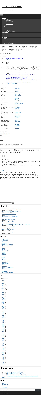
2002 (3, 307)
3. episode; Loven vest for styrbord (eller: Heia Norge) (16, 77)
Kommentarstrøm (5, 385)
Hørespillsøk (6, 19)
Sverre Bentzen (18, 115)
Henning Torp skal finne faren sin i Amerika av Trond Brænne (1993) (16, 224)
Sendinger (6, 25)
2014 (3, 292)
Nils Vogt (16, 99)
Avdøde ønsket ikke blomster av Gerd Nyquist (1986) (10, 147)
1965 (3, 349)
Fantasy (4, 253)
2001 (3, 308)
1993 (3, 318)
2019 (3, 287)
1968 (3, 347)
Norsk (11, 144)
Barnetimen (4, 243)
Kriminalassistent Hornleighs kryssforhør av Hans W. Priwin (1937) (15, 231)
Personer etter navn (9, 24)
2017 (3, 289)
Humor (8, 144)
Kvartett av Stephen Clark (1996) (9, 219)
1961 (3, 353)
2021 (3, 284)
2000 (3, 310)
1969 (3, 345)
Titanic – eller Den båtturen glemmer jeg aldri (14, 58)
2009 (3, 298)
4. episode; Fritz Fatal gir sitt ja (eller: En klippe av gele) (16, 78)
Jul (3, 258)
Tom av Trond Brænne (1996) (8, 221)
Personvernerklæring (7, 42)
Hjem (3, 16)
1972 (3, 343)
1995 (3, 316)
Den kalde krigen (5, 250)
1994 (3, 317)
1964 (3, 350)
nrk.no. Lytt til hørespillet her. (11, 83)
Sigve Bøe (17, 89)
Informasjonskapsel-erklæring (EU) (10, 43)
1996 (3, 315)
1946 (3, 363)
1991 (3, 321)
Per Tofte (16, 105)
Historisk (4, 255)
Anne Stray (17, 113)
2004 (3, 304)
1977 (3, 336)
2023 (3, 281)
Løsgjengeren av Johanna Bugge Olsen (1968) (11, 208)
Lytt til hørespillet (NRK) (4, 133)
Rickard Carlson (18, 112)
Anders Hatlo (17, 96)
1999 (3, 311)
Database (4, 18)
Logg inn (4, 383)
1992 (3, 320)
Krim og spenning (5, 261)
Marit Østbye (17, 107)
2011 (3, 295)
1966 (3, 348)
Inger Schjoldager (18, 100)
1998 (3, 312)
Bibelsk (3, 248)
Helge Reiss (17, 108)
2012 (3, 294)
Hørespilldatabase (12, 6)
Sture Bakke (17, 91)
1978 (3, 335)
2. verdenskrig (5, 240)
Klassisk (4, 259)
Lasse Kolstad (17, 92)
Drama (3, 252)
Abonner (37, 390)
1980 (3, 334)
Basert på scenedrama (7, 246)
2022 (3, 283)
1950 (3, 361)
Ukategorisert (5, 271)
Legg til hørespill (9, 30)
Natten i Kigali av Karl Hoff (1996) (9, 214)
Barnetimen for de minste (7, 244)
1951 (3, 359)
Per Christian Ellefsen (19, 103)
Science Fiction (5, 268)
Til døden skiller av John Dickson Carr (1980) (9, 145)
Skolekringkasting (5, 269)
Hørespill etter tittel (9, 21)
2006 (3, 302)
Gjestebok (6, 39)
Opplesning (4, 266)
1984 (3, 329)
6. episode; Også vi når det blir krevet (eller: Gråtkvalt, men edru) (18, 82)
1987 (3, 325)
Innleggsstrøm (5, 384)
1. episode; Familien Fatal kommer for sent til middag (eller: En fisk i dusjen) (20, 74)
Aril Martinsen (17, 116)
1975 (3, 339)
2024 (3, 280)
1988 (3, 324)
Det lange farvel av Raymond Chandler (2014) (11, 211)
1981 (3, 332)
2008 (3, 299)
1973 (3, 341)
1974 (3, 340)
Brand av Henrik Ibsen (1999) (8, 229)
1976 (3, 338)
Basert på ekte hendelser (7, 245)
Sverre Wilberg (17, 109)
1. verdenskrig (5, 239)
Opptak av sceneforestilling (7, 267)
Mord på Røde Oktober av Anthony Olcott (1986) (16, 374)
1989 (3, 322)
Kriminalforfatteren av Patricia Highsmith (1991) (15, 370)
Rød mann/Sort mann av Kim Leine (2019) (14, 372)
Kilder (5, 38)
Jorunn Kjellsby (18, 95)
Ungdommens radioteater (17, 144)
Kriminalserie (5, 262)
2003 (3, 306)
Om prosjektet (5, 37)
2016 (3, 290)
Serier (5, 26)
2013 (3, 293)
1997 (3, 313)
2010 (3, 297)
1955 (3, 355)
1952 (3, 358)
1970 (3, 344)
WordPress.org (5, 387)
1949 (3, 362)
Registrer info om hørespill (10, 31)
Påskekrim (6, 36)
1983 (3, 330)
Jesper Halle (8, 59)
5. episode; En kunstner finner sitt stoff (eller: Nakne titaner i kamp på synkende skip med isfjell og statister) (23, 80)
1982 (3, 331)
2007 (3, 301)
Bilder (3, 249)
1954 (3, 357)
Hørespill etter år (9, 20)
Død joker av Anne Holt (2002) (8, 226)
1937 (3, 364)
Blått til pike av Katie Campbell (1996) (10, 216)
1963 (3, 352)
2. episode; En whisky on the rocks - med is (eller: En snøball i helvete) (19, 76)
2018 (3, 288)
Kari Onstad (17, 124)
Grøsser (4, 254)
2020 (3, 285)
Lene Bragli (17, 98)
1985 (3, 327)
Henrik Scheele (17, 94)
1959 (3, 354)
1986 (3, 326)
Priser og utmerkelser (7, 33)
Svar (3, 170)
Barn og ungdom (3, 144)
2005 (3, 303)
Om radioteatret (5, 32)
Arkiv (5, 27)
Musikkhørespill (5, 263)
